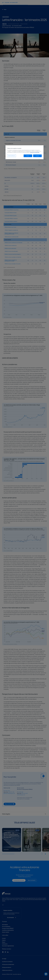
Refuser (27, 155)
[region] (24, 152)
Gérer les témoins (11, 155)
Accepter (37, 155)
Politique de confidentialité (34, 152)
